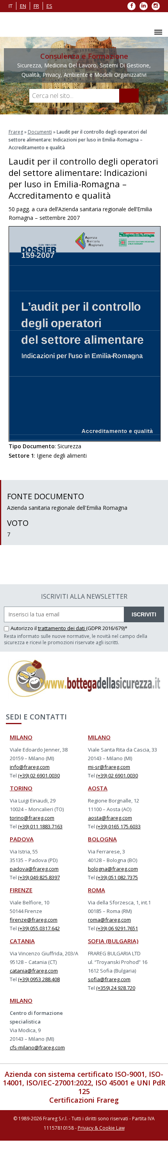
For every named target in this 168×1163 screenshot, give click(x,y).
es (49, 5)
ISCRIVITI (144, 614)
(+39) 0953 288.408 (39, 979)
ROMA (96, 890)
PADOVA (22, 839)
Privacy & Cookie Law (101, 1128)
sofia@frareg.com (109, 979)
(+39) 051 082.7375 (117, 877)
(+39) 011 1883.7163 (40, 826)
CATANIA (22, 941)
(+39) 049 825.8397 (39, 877)
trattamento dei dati (62, 628)
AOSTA (97, 788)
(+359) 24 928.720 (115, 987)
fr (36, 5)
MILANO (21, 737)
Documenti (40, 132)
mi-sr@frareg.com (109, 766)
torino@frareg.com (32, 817)
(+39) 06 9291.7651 (117, 928)
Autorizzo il (24, 628)
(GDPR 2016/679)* (106, 628)
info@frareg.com (30, 766)
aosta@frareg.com (110, 817)
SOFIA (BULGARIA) (113, 941)
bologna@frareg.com (113, 868)
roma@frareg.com (109, 919)
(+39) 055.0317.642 (39, 928)
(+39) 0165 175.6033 (118, 826)
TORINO (21, 788)
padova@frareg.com (34, 868)
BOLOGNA (102, 839)
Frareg (16, 132)
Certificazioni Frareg (84, 1100)
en (23, 5)
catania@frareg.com (34, 970)
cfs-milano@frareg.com (37, 1047)
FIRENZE (21, 890)
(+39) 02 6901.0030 (39, 775)
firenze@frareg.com (33, 919)
